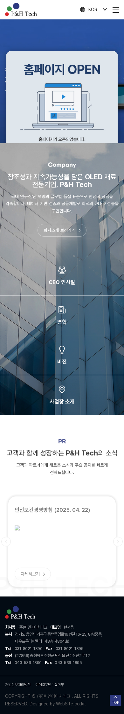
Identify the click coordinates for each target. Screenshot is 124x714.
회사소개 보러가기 (59, 230)
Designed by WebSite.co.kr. (57, 703)
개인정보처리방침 (18, 684)
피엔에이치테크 (21, 9)
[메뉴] (116, 9)
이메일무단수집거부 (49, 684)
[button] (6, 529)
